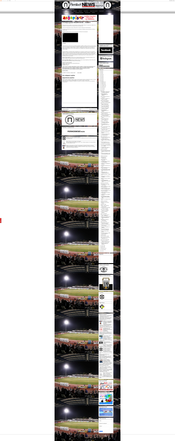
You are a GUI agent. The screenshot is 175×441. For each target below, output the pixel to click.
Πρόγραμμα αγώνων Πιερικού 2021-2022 (68, 12)
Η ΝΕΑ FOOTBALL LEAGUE (105, 236)
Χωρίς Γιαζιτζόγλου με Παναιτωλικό (104, 159)
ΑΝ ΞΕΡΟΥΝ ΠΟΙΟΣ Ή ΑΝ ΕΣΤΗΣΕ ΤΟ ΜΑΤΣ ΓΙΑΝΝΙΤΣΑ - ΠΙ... (105, 140)
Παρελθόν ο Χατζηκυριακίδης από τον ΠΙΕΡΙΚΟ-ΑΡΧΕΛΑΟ (106, 115)
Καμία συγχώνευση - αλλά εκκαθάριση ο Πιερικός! (106, 336)
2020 (101, 72)
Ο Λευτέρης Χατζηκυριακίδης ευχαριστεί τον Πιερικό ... (105, 108)
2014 (101, 79)
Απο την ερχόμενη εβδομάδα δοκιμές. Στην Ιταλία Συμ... (105, 106)
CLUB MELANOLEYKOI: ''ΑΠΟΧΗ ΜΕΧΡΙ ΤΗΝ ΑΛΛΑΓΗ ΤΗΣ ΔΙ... (105, 181)
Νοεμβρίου (102, 83)
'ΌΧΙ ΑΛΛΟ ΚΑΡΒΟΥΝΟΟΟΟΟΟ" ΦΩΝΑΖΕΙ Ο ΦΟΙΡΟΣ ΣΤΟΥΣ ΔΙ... (105, 151)
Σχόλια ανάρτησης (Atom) (81, 111)
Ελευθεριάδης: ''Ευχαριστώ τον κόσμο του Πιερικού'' (105, 99)
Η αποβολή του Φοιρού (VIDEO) (105, 130)
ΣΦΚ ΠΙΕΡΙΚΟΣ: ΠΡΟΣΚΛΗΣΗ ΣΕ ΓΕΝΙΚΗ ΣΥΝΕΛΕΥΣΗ (105, 92)
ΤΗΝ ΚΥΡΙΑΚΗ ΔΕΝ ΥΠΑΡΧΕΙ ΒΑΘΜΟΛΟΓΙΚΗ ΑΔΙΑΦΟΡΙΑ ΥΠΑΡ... (105, 197)
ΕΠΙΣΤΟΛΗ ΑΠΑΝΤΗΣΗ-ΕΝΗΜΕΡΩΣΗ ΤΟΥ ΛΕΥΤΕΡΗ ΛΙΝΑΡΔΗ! (107, 343)
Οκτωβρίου (102, 84)
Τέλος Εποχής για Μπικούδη (105, 239)
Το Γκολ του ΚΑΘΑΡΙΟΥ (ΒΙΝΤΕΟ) (104, 212)
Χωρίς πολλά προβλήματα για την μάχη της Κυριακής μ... (106, 190)
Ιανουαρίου (102, 249)
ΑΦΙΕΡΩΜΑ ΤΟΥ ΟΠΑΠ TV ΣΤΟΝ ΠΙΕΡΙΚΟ (105, 220)
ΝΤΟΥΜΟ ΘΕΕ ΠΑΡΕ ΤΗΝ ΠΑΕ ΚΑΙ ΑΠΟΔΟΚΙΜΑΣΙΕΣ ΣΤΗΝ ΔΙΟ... (105, 170)
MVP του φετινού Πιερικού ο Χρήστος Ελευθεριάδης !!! (105, 101)
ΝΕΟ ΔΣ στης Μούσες (104, 149)
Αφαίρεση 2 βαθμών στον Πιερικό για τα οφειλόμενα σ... (105, 186)
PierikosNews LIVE (87, 12)
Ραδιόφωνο (93, 12)
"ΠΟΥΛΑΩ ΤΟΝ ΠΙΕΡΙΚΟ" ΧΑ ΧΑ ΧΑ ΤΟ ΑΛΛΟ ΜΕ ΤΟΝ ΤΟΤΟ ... (105, 154)
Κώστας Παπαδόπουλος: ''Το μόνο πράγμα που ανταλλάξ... (105, 142)
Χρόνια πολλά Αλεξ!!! (104, 213)
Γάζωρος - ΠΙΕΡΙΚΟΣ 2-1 (104, 120)
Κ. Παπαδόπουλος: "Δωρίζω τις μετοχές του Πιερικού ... (105, 147)
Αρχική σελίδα (79, 109)
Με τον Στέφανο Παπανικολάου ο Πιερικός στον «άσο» (105, 129)
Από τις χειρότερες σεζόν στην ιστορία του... (105, 97)
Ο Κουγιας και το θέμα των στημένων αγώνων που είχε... (105, 241)
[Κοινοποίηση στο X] (79, 72)
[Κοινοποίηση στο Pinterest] (81, 72)
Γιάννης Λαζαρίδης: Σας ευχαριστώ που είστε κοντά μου (105, 125)
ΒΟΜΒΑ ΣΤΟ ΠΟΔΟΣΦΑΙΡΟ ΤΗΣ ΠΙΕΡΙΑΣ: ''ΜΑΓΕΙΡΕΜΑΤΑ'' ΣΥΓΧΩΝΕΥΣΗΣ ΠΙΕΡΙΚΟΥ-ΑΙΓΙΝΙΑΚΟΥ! (80, 145)
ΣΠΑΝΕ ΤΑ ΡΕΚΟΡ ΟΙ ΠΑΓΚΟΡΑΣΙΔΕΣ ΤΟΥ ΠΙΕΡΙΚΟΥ (104, 94)
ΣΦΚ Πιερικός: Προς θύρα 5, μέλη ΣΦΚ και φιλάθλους (107, 348)
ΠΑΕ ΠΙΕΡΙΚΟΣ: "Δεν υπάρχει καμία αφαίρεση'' (105, 184)
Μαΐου (102, 90)
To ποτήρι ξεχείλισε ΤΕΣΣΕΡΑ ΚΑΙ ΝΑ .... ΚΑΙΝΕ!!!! (105, 145)
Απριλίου (102, 245)
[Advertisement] (79, 105)
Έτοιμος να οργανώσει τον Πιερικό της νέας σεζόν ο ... (105, 104)
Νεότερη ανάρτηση (65, 109)
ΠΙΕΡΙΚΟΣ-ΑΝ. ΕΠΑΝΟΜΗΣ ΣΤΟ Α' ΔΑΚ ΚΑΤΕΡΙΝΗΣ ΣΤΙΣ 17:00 (105, 217)
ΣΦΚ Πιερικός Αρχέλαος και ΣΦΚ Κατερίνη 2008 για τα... (105, 233)
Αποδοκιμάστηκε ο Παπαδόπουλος (103, 157)
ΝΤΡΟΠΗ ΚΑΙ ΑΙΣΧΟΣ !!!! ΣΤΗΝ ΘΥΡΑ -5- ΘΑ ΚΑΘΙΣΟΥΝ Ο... (105, 188)
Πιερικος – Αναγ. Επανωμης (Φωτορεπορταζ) (105, 206)
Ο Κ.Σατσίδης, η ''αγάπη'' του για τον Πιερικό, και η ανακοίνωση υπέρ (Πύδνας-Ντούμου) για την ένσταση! (105, 367)
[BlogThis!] (78, 72)
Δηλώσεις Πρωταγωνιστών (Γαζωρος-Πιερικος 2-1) (105, 119)
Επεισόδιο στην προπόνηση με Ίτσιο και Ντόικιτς (105, 225)
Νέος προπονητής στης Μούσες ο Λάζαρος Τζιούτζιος (105, 137)
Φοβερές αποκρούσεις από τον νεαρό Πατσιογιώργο (105, 167)
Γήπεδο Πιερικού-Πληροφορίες (79, 12)
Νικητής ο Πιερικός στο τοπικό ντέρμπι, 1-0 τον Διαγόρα (73, 141)
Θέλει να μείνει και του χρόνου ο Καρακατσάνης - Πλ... (105, 238)
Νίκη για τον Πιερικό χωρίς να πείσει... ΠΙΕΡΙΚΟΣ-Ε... (105, 215)
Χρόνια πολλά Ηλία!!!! (104, 221)
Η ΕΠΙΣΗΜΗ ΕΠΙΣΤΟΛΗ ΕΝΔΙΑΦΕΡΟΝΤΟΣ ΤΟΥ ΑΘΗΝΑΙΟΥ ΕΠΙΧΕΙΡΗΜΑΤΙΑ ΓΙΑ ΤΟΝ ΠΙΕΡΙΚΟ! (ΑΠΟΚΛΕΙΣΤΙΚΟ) (107, 330)
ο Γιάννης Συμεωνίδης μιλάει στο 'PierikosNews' (105, 192)
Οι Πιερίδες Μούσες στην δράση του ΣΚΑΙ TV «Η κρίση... (105, 208)
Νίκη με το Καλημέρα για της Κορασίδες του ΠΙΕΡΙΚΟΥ (105, 229)
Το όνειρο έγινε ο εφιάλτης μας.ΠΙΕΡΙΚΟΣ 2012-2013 (105, 122)
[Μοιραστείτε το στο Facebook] (80, 72)
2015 (101, 78)
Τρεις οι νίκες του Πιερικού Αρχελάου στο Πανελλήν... (105, 210)
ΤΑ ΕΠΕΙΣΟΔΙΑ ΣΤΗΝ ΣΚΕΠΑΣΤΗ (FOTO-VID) (105, 172)
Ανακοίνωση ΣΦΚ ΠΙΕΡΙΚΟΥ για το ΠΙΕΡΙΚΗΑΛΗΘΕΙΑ (104, 354)
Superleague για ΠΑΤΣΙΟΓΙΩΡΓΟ (105, 102)
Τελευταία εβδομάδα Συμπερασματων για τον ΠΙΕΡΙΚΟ (105, 110)
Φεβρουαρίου (103, 248)
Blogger (94, 439)
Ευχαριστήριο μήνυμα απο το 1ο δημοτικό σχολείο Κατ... (105, 113)
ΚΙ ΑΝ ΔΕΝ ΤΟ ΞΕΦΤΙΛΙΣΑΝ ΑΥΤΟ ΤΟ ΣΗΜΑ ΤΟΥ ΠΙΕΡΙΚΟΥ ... (105, 243)
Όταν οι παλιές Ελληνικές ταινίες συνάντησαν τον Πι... (105, 127)
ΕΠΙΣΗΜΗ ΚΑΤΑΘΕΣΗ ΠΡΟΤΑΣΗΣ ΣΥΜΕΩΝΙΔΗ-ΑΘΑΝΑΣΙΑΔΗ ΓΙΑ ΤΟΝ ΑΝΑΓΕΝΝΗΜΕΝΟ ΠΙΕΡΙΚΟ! (107, 360)
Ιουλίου (102, 88)
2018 (101, 74)
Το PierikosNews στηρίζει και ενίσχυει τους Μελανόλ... (105, 223)
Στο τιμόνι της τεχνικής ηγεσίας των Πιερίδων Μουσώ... (105, 134)
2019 (101, 73)
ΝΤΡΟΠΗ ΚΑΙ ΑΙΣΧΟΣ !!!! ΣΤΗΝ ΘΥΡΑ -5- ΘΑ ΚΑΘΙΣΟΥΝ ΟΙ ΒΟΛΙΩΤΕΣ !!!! (106, 316)
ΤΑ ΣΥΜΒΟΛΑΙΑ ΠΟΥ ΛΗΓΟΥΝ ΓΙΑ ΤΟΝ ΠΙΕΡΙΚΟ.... (105, 161)
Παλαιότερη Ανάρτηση (92, 109)
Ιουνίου (102, 89)
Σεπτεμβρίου (103, 85)
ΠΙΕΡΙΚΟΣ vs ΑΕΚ (103, 204)
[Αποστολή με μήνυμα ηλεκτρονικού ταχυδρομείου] (77, 72)
